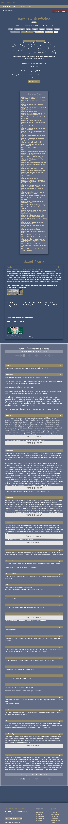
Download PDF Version (59, 11)
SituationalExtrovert (12, 561)
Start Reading (33, 81)
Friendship (49, 29)
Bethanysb (9, 366)
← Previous (16, 356)
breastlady (9, 374)
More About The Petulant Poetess (14, 818)
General (42, 29)
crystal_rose (10, 755)
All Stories (39, 812)
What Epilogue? (15, 31)
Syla (7, 585)
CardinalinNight (11, 574)
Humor (10, 29)
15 (48, 356)
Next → (52, 356)
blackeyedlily (10, 734)
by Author (39, 814)
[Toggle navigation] (64, 2)
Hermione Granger (29, 41)
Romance (35, 29)
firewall (8, 721)
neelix (8, 710)
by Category (40, 816)
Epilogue (57, 29)
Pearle (34, 22)
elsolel (8, 596)
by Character (40, 818)
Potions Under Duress (9, 6)
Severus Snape (40, 41)
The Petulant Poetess (8, 2)
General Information (55, 813)
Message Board (56, 820)
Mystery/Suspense (19, 29)
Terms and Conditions (54, 817)
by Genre (39, 820)
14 (45, 356)
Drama (28, 29)
